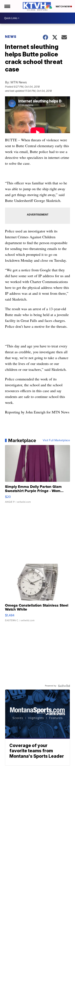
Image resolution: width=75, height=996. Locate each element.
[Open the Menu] (7, 6)
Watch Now (63, 6)
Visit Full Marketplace (56, 440)
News (10, 36)
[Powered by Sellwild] (64, 685)
